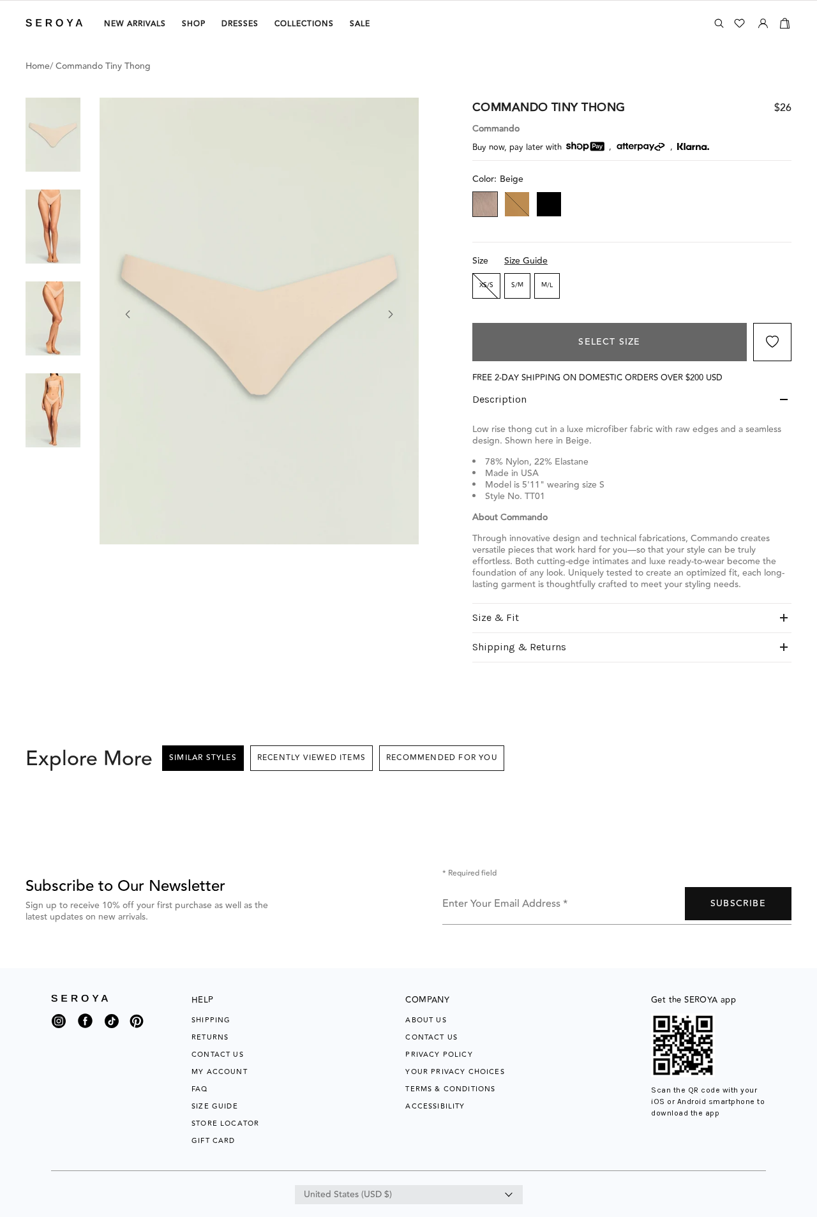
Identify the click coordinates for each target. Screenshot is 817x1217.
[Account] (763, 21)
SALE (360, 24)
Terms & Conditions (450, 1089)
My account (219, 1071)
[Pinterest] (136, 1029)
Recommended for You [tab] (441, 758)
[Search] (719, 23)
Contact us (431, 1037)
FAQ (199, 1089)
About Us (425, 1020)
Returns (210, 1037)
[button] (53, 135)
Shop (194, 24)
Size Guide (526, 261)
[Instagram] (58, 1024)
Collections (304, 24)
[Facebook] (85, 1029)
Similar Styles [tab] (203, 758)
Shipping (210, 1020)
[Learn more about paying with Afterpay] (641, 147)
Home (38, 66)
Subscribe (738, 904)
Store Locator (225, 1123)
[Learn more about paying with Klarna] (693, 146)
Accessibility (435, 1106)
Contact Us (217, 1054)
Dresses (240, 24)
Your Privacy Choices (454, 1071)
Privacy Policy (438, 1054)
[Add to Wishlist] (772, 342)
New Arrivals (135, 24)
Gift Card (213, 1140)
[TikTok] (111, 1024)
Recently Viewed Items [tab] (311, 758)
